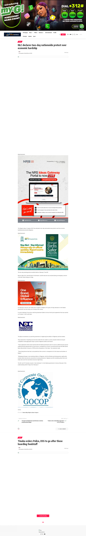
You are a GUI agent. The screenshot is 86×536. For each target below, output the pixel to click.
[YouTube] (71, 34)
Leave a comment (62, 428)
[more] (59, 34)
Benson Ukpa (25, 412)
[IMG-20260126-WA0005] (26, 326)
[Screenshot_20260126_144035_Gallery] (43, 15)
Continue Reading (43, 515)
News (20, 41)
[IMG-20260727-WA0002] (43, 189)
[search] (74, 34)
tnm (19, 51)
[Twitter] (69, 34)
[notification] (72, 34)
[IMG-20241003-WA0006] (32, 293)
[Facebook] (67, 34)
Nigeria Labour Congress (33, 412)
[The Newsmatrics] (12, 34)
